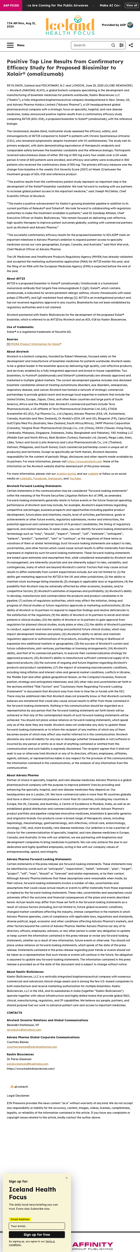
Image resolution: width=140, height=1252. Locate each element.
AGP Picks (11, 5)
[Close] (66, 1178)
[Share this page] (130, 45)
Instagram (55, 478)
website (93, 473)
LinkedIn (26, 478)
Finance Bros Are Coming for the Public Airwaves (49, 5)
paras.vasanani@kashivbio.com (27, 1064)
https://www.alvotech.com (84, 461)
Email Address (20, 1219)
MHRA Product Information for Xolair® (36, 344)
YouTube (75, 478)
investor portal (66, 473)
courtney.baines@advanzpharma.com (32, 1047)
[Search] (113, 45)
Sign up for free (37, 1234)
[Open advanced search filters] (121, 45)
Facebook (40, 478)
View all (131, 5)
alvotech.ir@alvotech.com (24, 1029)
